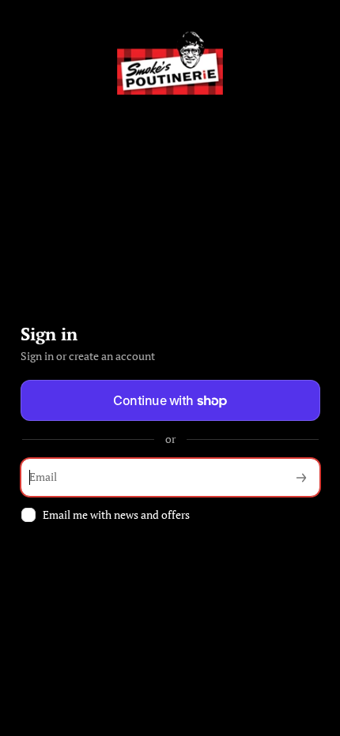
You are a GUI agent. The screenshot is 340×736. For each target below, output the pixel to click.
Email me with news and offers (116, 515)
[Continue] (301, 477)
